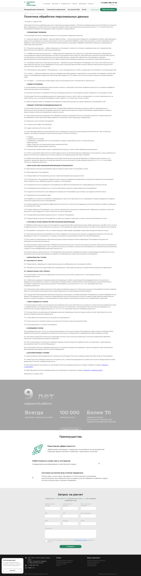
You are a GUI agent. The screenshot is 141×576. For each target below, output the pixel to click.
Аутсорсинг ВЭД (73, 9)
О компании (46, 3)
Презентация (95, 9)
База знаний (82, 3)
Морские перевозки (93, 562)
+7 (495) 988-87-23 (61, 498)
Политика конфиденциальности (107, 574)
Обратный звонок (108, 9)
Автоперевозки (91, 565)
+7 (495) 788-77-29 (109, 3)
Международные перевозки (34, 9)
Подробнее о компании (70, 429)
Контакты (90, 3)
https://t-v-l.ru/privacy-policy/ (93, 370)
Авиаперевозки (91, 564)
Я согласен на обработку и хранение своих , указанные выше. (71, 540)
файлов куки (16, 565)
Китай (84, 9)
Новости (74, 3)
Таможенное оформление (56, 9)
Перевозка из (65, 3)
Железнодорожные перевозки (96, 560)
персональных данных (80, 540)
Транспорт (55, 3)
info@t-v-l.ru (113, 5)
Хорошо (12, 570)
